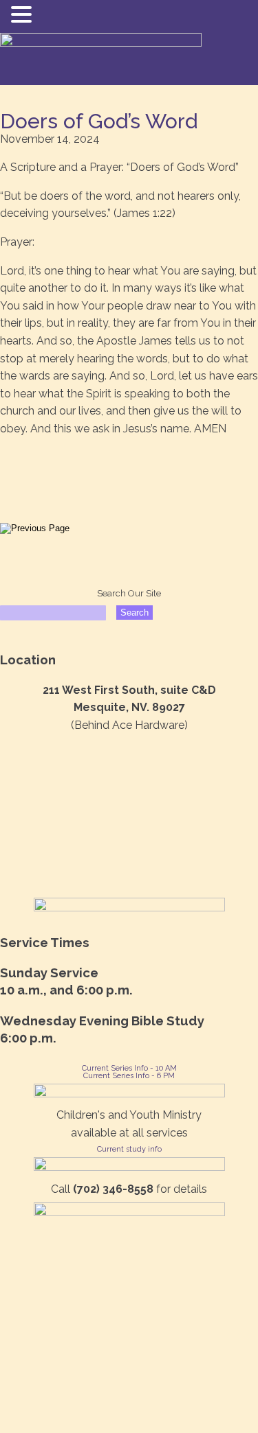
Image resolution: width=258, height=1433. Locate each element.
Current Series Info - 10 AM (129, 1068)
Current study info (129, 1149)
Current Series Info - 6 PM (129, 1075)
